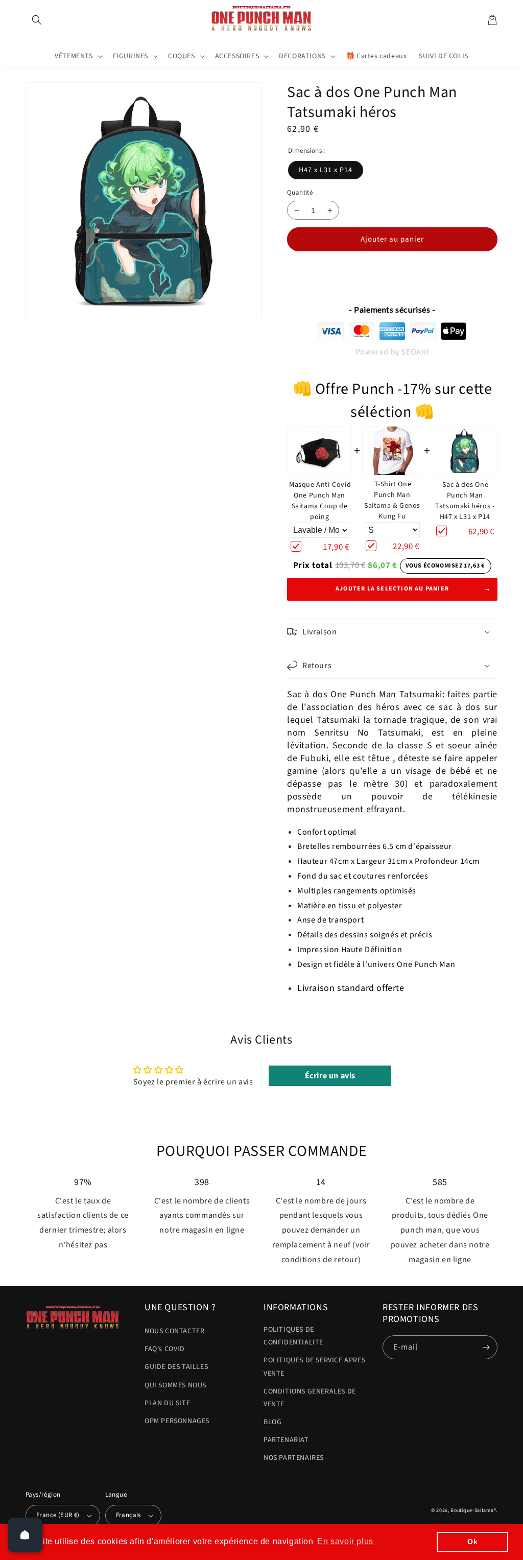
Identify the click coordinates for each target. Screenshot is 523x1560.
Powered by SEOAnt (392, 352)
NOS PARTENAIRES (294, 1458)
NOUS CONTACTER (174, 1331)
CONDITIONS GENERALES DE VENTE (310, 1397)
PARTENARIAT (286, 1440)
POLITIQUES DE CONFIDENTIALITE (293, 1336)
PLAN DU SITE (167, 1403)
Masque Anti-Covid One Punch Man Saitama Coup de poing (320, 501)
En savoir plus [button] (345, 1541)
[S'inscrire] (485, 1347)
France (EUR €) (58, 1515)
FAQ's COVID (165, 1349)
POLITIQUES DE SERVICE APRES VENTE (314, 1366)
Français (128, 1515)
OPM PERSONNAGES (177, 1421)
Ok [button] (472, 1542)
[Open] (25, 1535)
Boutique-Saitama (471, 1510)
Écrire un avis (330, 1075)
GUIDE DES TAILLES (176, 1367)
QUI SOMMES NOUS (175, 1385)
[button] (37, 20)
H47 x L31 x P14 (325, 170)
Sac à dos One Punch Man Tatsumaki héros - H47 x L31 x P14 (464, 501)
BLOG (272, 1422)
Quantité (300, 192)
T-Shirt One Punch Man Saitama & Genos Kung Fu (392, 500)
